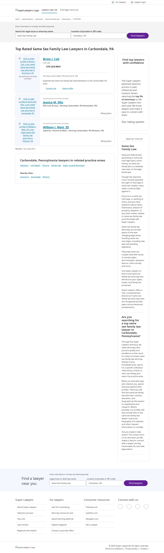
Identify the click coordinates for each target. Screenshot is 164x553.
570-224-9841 (53, 66)
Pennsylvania (66, 19)
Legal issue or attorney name (63, 479)
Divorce (45, 165)
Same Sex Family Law (52, 19)
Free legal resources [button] (69, 10)
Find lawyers (138, 35)
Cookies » (144, 548)
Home (17, 19)
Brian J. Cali (51, 59)
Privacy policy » (132, 548)
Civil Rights (35, 165)
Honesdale (36, 177)
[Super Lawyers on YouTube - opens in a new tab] (137, 506)
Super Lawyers (24, 499)
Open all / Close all (134, 139)
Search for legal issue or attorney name (34, 31)
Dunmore (24, 177)
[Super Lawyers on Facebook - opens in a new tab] (120, 506)
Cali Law (46, 63)
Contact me (51, 88)
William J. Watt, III (56, 127)
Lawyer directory (27, 19)
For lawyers (57, 499)
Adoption (24, 165)
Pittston (46, 177)
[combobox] (43, 36)
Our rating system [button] (133, 122)
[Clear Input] (67, 35)
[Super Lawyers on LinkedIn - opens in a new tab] (146, 506)
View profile (67, 88)
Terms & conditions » (114, 548)
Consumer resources (97, 499)
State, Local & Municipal (74, 165)
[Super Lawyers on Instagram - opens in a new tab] (129, 506)
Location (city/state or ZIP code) (86, 31)
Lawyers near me (49, 9)
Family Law (39, 19)
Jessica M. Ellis (53, 102)
